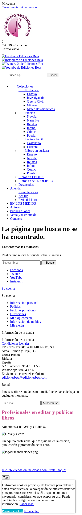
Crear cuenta (10, 7)
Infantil (31, 128)
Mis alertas (17, 325)
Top (5, 477)
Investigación (36, 97)
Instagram (16, 281)
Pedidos (15, 306)
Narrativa (33, 120)
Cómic (31, 131)
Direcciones (18, 314)
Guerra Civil (35, 101)
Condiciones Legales (15, 343)
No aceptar (31, 511)
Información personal (24, 303)
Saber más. (27, 504)
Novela (32, 116)
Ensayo (32, 94)
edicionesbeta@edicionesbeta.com (24, 377)
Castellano (34, 143)
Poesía (31, 135)
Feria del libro (28, 199)
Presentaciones (28, 192)
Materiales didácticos (41, 109)
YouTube (16, 277)
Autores (15, 207)
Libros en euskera (34, 150)
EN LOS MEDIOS (23, 203)
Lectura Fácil (31, 139)
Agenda (15, 188)
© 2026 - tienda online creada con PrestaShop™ (34, 470)
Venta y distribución (23, 215)
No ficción (29, 90)
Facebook (16, 270)
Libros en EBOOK (31, 177)
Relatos (32, 124)
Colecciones (21, 86)
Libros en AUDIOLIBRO (36, 181)
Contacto (16, 218)
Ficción (27, 113)
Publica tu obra (20, 211)
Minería (32, 105)
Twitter (15, 274)
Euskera (32, 147)
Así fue (23, 196)
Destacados (26, 184)
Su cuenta (8, 288)
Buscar (53, 75)
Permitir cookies (12, 511)
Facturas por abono (23, 310)
